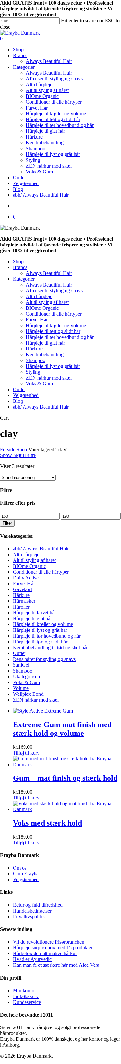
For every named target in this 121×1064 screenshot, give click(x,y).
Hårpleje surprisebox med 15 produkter (53, 947)
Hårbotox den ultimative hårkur (45, 953)
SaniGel (21, 665)
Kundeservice (27, 1002)
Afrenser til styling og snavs (54, 290)
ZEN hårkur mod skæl (49, 378)
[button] (26, 753)
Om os (19, 868)
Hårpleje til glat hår (45, 343)
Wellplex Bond (28, 694)
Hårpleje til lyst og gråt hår (53, 366)
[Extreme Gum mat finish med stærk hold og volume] (43, 711)
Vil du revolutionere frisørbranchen (48, 941)
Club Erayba (26, 873)
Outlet (19, 389)
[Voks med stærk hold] (67, 809)
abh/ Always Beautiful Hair (41, 407)
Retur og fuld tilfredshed (38, 905)
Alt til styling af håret (47, 302)
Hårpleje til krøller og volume (56, 325)
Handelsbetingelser (32, 910)
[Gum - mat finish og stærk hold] (67, 764)
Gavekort (22, 589)
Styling (33, 372)
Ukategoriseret (28, 676)
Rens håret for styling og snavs (44, 659)
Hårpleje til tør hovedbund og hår (60, 337)
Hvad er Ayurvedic (32, 959)
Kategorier (24, 279)
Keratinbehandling (45, 354)
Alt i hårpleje (39, 296)
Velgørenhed (26, 395)
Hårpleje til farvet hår (34, 612)
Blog (18, 401)
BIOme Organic (42, 308)
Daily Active (26, 577)
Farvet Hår (37, 319)
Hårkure (34, 348)
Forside (7, 449)
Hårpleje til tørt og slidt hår (53, 331)
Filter (7, 523)
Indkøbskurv (26, 996)
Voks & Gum (39, 383)
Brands (20, 267)
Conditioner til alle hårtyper (54, 314)
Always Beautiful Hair (49, 273)
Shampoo (35, 360)
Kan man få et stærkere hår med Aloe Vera (56, 965)
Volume (21, 688)
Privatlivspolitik (29, 916)
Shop (18, 261)
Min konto (23, 990)
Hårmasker (24, 601)
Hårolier (21, 607)
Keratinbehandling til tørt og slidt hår (50, 647)
